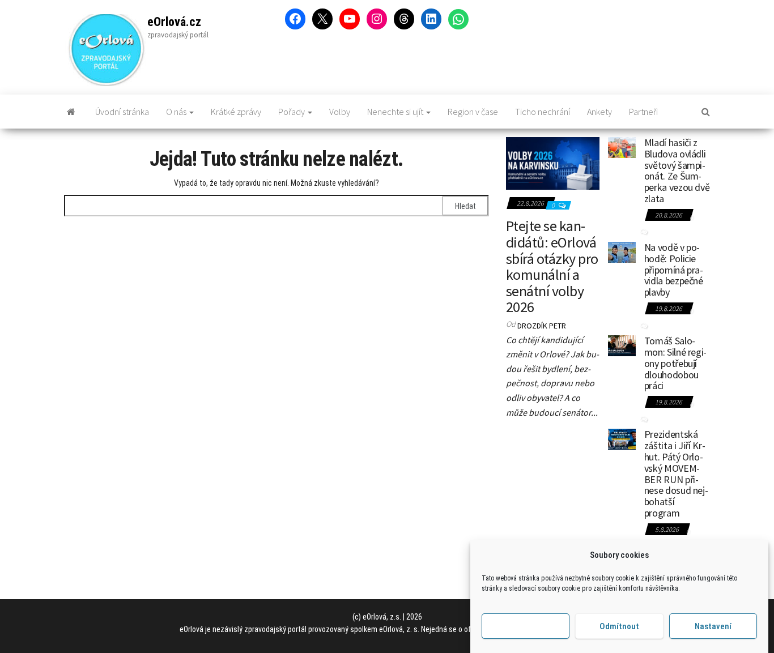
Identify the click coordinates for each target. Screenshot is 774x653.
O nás (177, 111)
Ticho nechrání (542, 111)
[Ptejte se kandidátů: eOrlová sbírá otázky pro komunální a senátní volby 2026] (552, 162)
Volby (339, 111)
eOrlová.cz (174, 22)
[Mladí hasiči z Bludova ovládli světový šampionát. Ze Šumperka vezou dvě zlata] (622, 146)
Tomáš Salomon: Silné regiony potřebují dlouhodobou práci (675, 363)
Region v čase (473, 111)
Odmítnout (619, 626)
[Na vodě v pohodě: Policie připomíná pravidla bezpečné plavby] (622, 251)
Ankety (599, 111)
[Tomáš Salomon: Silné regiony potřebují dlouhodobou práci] (622, 344)
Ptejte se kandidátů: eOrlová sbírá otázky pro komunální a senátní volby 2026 (552, 266)
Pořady (292, 111)
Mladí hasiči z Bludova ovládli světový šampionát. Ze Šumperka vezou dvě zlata (677, 170)
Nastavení (713, 626)
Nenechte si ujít (396, 111)
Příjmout (525, 626)
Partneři (643, 111)
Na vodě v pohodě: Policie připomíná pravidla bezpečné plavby (673, 269)
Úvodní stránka (122, 111)
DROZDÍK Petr (541, 326)
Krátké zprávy (236, 111)
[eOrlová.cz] (71, 112)
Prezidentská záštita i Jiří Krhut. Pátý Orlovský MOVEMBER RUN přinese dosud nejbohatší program (676, 473)
